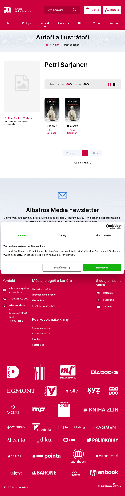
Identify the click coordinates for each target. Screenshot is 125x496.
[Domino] (13, 372)
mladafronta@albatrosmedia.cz (19, 290)
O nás (96, 23)
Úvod (9, 23)
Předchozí (71, 153)
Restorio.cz (38, 344)
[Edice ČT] (69, 440)
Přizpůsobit (60, 267)
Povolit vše (102, 267)
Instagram (108, 292)
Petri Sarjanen (52, 131)
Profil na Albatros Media (16, 118)
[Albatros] (50, 391)
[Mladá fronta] (68, 372)
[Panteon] (78, 456)
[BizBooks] (104, 372)
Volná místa (38, 300)
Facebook (108, 299)
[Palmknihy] (102, 440)
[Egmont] (21, 391)
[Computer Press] (64, 410)
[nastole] (41, 427)
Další (95, 153)
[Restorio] (75, 473)
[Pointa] (46, 456)
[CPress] (14, 456)
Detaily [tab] (62, 235)
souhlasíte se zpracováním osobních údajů (73, 221)
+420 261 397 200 (18, 298)
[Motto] (72, 391)
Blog (81, 23)
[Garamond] (107, 456)
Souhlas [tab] (21, 235)
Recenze (63, 23)
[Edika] (44, 440)
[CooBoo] (113, 391)
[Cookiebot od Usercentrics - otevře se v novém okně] (108, 226)
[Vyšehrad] (16, 427)
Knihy (26, 23)
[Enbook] (104, 473)
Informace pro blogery (43, 294)
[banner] (27, 10)
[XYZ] (93, 391)
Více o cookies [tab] (103, 235)
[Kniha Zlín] (100, 410)
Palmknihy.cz (39, 339)
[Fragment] (105, 427)
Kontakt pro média (41, 289)
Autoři (45, 23)
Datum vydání (57, 84)
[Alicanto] (16, 440)
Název (78, 84)
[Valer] (39, 372)
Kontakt (114, 23)
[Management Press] (38, 410)
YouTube (107, 306)
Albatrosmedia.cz (41, 328)
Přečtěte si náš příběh (43, 306)
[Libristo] (14, 473)
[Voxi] (13, 410)
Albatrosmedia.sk (41, 333)
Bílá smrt (52, 126)
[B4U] (71, 427)
